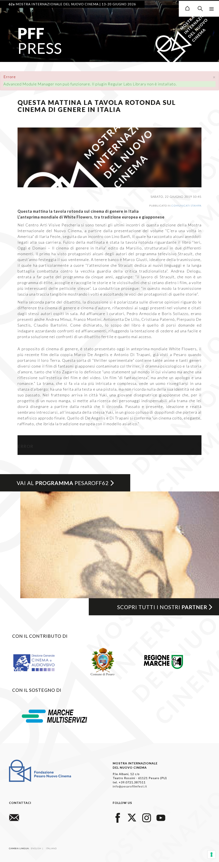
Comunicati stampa (186, 205)
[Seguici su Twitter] (132, 817)
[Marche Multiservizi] (54, 715)
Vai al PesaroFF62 (63, 483)
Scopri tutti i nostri (162, 607)
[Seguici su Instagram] (146, 817)
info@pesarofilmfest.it (130, 786)
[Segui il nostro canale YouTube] (161, 817)
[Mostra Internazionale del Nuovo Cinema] (187, 7)
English (36, 848)
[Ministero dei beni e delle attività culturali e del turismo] (39, 662)
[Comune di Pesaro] (102, 661)
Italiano (51, 848)
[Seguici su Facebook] (118, 817)
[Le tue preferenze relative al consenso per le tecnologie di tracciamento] (211, 854)
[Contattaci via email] (14, 817)
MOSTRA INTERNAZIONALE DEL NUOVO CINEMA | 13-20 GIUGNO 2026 (72, 4)
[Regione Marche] (163, 661)
